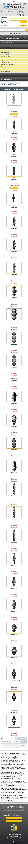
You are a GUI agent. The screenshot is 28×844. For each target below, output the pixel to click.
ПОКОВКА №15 (14, 344)
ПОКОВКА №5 (14, 565)
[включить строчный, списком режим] (24, 739)
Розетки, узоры (5, 54)
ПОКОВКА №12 (14, 403)
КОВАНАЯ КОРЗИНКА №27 (14, 680)
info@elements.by (8, 810)
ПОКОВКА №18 (14, 274)
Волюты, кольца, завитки (7, 50)
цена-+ (13, 738)
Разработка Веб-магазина (12, 837)
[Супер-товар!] (14, 132)
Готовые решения (6, 79)
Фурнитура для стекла (6, 42)
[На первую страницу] (22, 745)
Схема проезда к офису (14, 818)
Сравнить (14, 116)
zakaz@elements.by (19, 810)
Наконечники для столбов (7, 64)
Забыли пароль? (4, 22)
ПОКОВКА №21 (14, 207)
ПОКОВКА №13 (14, 380)
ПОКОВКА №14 (14, 367)
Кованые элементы (6, 47)
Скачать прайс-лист (7, 11)
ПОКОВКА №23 (14, 156)
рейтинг (12, 741)
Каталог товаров (10, 83)
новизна (17, 741)
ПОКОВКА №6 (14, 542)
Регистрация (3, 21)
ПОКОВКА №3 (14, 611)
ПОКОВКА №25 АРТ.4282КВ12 (14, 105)
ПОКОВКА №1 (14, 657)
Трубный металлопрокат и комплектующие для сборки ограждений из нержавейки (13, 37)
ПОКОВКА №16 (14, 320)
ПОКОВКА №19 (14, 251)
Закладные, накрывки (6, 66)
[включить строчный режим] (25, 741)
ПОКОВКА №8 (14, 495)
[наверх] (14, 828)
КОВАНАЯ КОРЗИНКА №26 (14, 703)
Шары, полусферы (5, 71)
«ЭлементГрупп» (13, 759)
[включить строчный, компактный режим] (26, 739)
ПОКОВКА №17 (14, 297)
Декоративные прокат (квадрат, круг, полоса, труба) (12, 59)
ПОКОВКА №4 (14, 588)
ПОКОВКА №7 (14, 519)
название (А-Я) (7, 738)
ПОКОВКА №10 (14, 449)
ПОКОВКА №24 (14, 133)
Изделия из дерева (6, 74)
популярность (5, 741)
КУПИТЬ (15, 113)
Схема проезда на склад (14, 821)
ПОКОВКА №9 (14, 472)
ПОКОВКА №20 (14, 228)
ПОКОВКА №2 (14, 634)
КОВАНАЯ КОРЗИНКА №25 (14, 727)
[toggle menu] (14, 1)
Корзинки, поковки (11, 84)
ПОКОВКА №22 (14, 179)
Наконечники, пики (5, 62)
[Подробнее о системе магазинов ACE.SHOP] (14, 836)
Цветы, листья (4, 69)
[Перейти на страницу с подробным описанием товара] (14, 98)
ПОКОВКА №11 (14, 426)
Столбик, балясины (6, 56)
